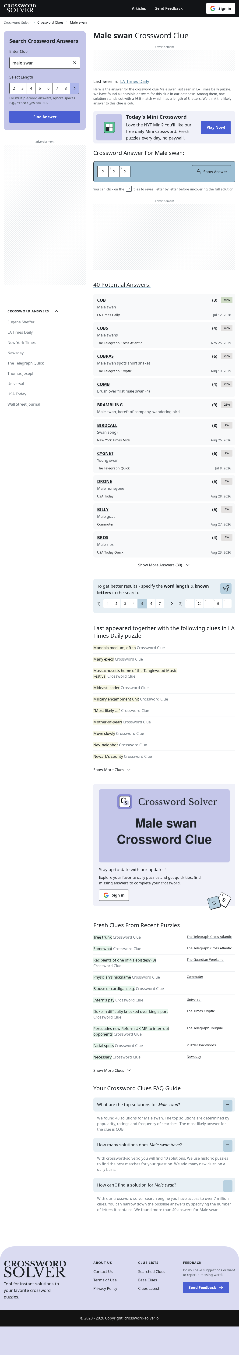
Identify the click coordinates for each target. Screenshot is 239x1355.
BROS (102, 537)
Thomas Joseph (21, 373)
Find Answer (44, 116)
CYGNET (105, 453)
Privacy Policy (105, 1288)
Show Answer (215, 171)
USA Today (16, 394)
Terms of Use (105, 1280)
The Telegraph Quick (25, 363)
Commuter (195, 976)
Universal (194, 999)
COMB (103, 384)
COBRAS (105, 356)
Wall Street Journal (23, 404)
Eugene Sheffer (21, 322)
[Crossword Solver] (20, 8)
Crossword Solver (17, 22)
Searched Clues (151, 1271)
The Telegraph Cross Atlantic (209, 936)
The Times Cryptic (201, 1011)
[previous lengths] (74, 88)
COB (101, 300)
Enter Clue (18, 51)
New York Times (21, 342)
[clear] (74, 62)
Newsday (194, 1056)
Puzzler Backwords (201, 1045)
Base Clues (147, 1280)
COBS (102, 328)
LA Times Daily (134, 81)
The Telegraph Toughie (205, 1028)
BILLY (103, 509)
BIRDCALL (107, 425)
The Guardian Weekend (205, 959)
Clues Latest (148, 1288)
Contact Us (103, 1271)
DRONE (104, 481)
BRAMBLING (110, 405)
